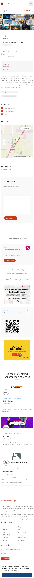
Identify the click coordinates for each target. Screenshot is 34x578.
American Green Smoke (12, 313)
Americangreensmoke (12, 249)
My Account (22, 532)
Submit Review (10, 218)
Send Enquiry (10, 260)
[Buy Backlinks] (17, 350)
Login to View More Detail (10, 92)
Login (20, 527)
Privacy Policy (22, 538)
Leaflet (15, 156)
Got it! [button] (17, 575)
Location (6, 66)
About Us (21, 540)
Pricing (5, 540)
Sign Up (20, 529)
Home (4, 527)
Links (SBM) (6, 535)
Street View (27, 128)
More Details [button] (13, 570)
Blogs (4, 532)
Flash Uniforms (7, 401)
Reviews (5, 69)
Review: (6, 194)
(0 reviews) (11, 56)
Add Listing (26, 10)
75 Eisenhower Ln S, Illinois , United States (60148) (15, 53)
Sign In (5, 11)
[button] (4, 140)
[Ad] (17, 294)
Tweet (16, 279)
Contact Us (21, 535)
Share (7, 279)
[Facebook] (1, 553)
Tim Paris (5, 436)
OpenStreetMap (22, 156)
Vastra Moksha (7, 472)
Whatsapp (26, 279)
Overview (6, 64)
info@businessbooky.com (13, 549)
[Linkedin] (4, 553)
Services (5, 538)
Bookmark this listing (18, 270)
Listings (5, 529)
